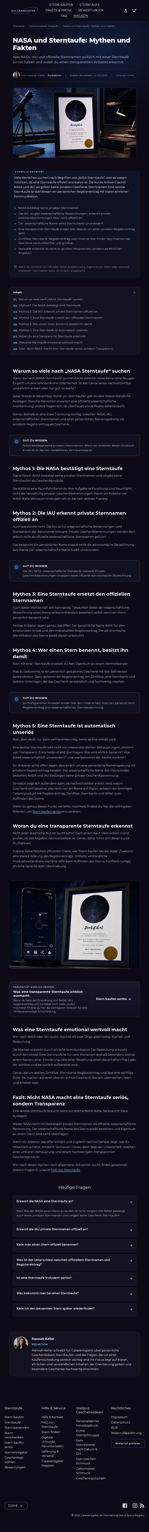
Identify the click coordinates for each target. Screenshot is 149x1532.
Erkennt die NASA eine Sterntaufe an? (45, 1201)
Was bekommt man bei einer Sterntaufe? (48, 1293)
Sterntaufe (13, 1422)
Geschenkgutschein (91, 1478)
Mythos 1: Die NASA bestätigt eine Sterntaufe (50, 305)
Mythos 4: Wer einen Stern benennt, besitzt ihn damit (55, 324)
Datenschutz (120, 1422)
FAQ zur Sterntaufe (65, 1170)
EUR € (13, 1506)
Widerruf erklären (127, 1443)
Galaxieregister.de (92, 1515)
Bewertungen (15, 1467)
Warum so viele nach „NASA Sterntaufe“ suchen (50, 299)
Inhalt (17, 292)
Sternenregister (16, 1452)
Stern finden (51, 1432)
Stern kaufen (14, 1417)
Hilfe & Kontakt (53, 1417)
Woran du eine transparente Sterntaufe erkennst (52, 336)
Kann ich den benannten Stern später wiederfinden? (56, 1308)
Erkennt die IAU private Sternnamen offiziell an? (52, 1229)
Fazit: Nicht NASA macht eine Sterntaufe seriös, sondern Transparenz (66, 348)
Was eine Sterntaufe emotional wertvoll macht (50, 342)
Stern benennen (17, 1427)
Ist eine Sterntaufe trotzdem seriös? (44, 1278)
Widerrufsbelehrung (126, 1433)
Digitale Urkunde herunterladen (53, 1442)
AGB (114, 1427)
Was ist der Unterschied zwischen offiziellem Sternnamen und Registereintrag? (63, 1262)
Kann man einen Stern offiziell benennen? (47, 1244)
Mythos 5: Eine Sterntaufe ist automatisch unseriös (53, 330)
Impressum (119, 1417)
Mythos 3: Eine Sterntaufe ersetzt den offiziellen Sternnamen (61, 317)
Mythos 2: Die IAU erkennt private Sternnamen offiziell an (58, 311)
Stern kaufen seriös (46, 811)
